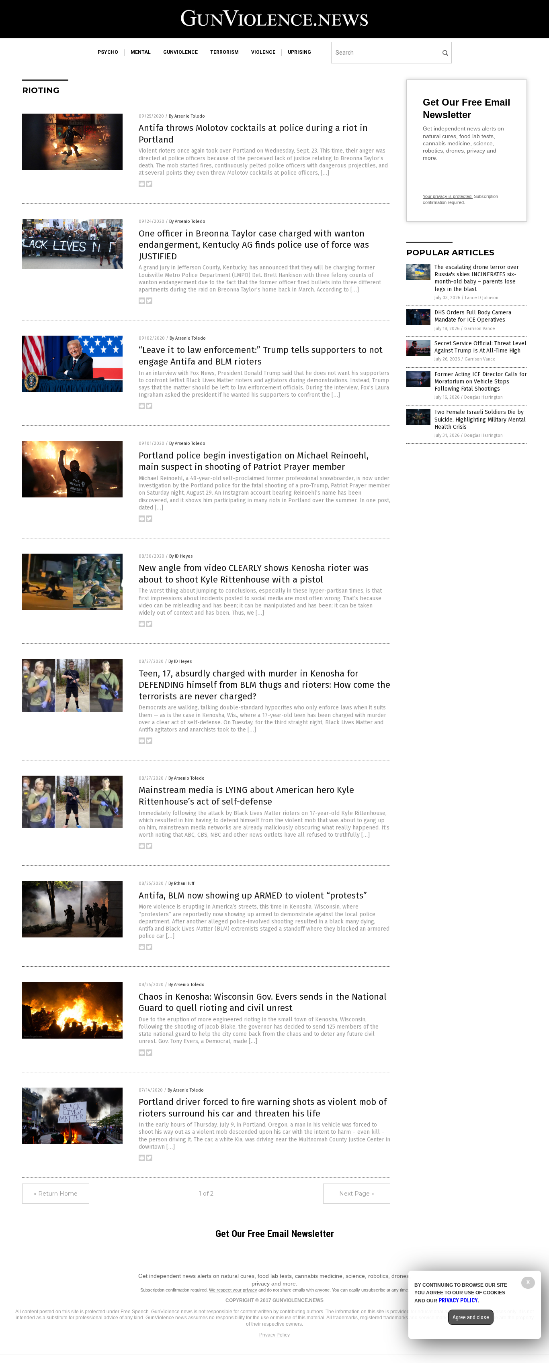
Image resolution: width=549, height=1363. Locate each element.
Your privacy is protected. (448, 196)
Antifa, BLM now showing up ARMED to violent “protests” (253, 895)
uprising (299, 52)
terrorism (224, 52)
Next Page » (356, 1193)
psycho (108, 52)
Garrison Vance (479, 328)
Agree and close (471, 1317)
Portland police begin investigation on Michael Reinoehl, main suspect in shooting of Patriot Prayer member (254, 461)
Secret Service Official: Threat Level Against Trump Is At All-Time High (480, 347)
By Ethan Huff (181, 883)
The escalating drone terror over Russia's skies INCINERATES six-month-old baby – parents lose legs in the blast (476, 278)
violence (263, 52)
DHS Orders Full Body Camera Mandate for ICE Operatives (472, 316)
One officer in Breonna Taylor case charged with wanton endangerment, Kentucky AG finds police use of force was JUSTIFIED (254, 245)
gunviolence (180, 52)
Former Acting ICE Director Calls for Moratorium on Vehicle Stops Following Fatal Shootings (480, 381)
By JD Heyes (181, 556)
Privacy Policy (274, 1335)
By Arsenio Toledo (187, 116)
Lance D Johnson (481, 297)
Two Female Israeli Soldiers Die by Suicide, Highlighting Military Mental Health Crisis (480, 419)
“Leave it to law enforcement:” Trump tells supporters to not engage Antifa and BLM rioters (261, 355)
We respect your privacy (233, 1290)
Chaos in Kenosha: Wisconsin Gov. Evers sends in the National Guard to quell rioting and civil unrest (263, 1002)
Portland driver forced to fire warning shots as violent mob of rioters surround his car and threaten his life (263, 1107)
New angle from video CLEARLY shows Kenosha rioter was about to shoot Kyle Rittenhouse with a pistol (254, 573)
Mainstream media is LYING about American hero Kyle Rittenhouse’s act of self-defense (246, 795)
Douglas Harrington (483, 397)
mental (141, 52)
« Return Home (56, 1193)
